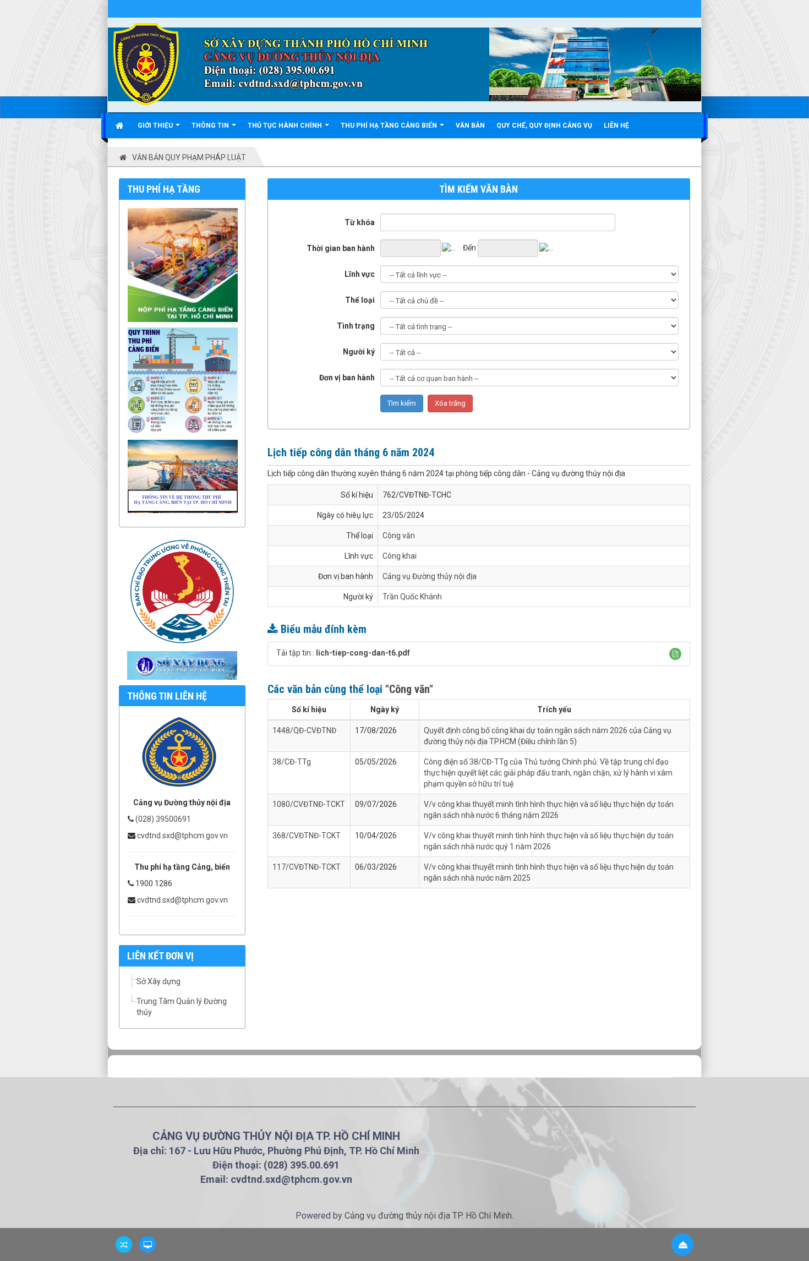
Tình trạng (356, 325)
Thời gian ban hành (341, 248)
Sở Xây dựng (158, 981)
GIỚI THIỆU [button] (156, 125)
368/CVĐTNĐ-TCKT (306, 835)
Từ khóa (360, 222)
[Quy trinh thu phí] (185, 379)
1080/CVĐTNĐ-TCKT (308, 804)
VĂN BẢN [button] (470, 125)
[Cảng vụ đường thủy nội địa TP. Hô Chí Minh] (146, 63)
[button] (675, 654)
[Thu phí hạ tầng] (185, 264)
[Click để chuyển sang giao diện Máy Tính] (147, 1244)
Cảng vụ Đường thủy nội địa (429, 576)
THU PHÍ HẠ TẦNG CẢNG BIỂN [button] (390, 125)
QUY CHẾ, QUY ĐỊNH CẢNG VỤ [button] (544, 125)
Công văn (398, 535)
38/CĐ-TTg (291, 761)
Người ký (359, 351)
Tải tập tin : (343, 652)
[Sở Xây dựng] (182, 664)
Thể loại (360, 300)
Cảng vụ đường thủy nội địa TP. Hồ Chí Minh (428, 1215)
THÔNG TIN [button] (211, 125)
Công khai (399, 556)
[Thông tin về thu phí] (185, 475)
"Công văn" (409, 689)
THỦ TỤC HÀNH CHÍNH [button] (286, 125)
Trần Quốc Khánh (412, 596)
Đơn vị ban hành (347, 377)
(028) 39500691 (163, 819)
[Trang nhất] (121, 125)
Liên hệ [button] (616, 125)
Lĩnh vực (360, 274)
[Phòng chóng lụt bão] (182, 590)
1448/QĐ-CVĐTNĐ (304, 730)
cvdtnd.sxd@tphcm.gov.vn (182, 835)
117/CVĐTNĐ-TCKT (306, 866)
